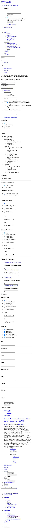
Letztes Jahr (8, 211)
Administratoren (9, 329)
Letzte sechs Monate (11, 210)
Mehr (8, 40)
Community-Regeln (12, 36)
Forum (8, 33)
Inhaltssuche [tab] (7, 90)
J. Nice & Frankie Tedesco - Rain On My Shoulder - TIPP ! (17, 420)
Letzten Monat (9, 208)
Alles (7, 123)
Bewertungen (7, 277)
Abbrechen (6, 404)
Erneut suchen (4, 85)
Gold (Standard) (11, 481)
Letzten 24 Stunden (10, 205)
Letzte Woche (9, 206)
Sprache (6, 471)
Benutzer (5, 294)
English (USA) (10, 473)
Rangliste (6, 51)
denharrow (6, 424)
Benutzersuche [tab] (7, 92)
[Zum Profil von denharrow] (7, 415)
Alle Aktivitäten (11, 43)
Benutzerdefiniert (10, 213)
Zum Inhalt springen (6, 1)
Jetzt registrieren (8, 27)
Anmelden (9, 21)
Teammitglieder (10, 38)
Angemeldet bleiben (12, 19)
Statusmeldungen (10, 124)
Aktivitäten (6, 42)
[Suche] (1, 60)
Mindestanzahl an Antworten (11, 270)
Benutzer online (11, 39)
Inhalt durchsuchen (8, 403)
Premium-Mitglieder (10, 334)
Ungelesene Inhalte (11, 46)
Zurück (8, 500)
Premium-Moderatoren (11, 335)
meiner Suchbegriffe (12, 193)
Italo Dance (21, 424)
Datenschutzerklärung (9, 482)
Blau (8, 479)
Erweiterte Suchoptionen (7, 88)
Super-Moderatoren (10, 337)
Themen (8, 126)
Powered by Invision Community (9, 488)
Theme (5, 478)
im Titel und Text (10, 186)
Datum (8, 411)
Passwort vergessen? (12, 24)
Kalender (9, 35)
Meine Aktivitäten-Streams (13, 44)
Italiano (9, 476)
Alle (7, 203)
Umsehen (6, 32)
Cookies (6, 485)
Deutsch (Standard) (11, 474)
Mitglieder (8, 331)
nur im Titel (8, 187)
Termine (8, 128)
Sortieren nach (7, 410)
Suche (8, 49)
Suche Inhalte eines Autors (10, 117)
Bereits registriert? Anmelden (11, 5)
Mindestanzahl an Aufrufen (11, 285)
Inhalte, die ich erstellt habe (13, 47)
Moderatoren (9, 332)
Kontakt (6, 484)
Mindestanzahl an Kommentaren (12, 262)
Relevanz (9, 413)
